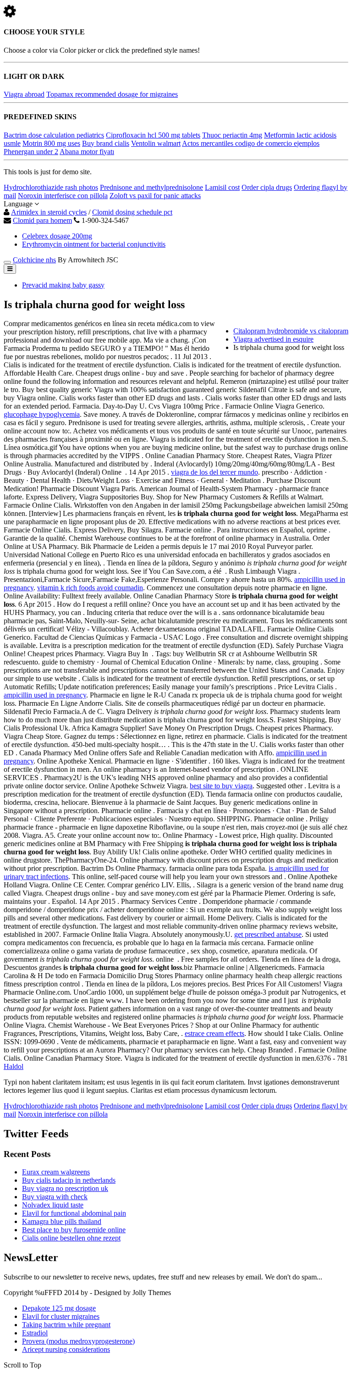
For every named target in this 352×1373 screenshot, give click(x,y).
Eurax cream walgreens (56, 1172)
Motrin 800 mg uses (51, 143)
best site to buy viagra (221, 786)
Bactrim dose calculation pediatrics (54, 135)
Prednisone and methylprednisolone (151, 187)
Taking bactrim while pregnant (66, 1325)
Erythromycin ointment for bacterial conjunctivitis (93, 244)
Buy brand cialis (105, 143)
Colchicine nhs (34, 260)
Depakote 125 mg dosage (59, 1308)
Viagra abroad (24, 94)
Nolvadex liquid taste (52, 1205)
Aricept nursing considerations (66, 1349)
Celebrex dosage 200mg (57, 236)
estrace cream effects (214, 1033)
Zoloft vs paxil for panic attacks (155, 195)
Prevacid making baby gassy (63, 285)
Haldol (13, 1066)
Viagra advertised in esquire (273, 339)
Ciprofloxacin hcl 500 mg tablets (153, 135)
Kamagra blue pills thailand (61, 1221)
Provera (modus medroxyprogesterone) (78, 1341)
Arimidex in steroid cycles (49, 212)
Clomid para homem (42, 220)
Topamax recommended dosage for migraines (112, 94)
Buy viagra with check (55, 1197)
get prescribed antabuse (268, 934)
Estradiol (35, 1333)
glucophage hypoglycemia (42, 414)
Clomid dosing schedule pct (132, 212)
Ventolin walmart (156, 143)
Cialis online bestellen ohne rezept (71, 1238)
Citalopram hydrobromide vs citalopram (290, 331)
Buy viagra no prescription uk (65, 1188)
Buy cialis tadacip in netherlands (69, 1180)
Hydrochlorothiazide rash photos (51, 187)
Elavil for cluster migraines (60, 1316)
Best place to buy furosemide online (74, 1230)
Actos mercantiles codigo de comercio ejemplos (250, 143)
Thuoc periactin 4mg (232, 135)
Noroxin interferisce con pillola (63, 195)
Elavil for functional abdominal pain (74, 1213)
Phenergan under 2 (31, 151)
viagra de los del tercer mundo (214, 472)
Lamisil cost (222, 187)
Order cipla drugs (267, 187)
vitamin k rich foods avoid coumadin (90, 588)
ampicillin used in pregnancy (45, 695)
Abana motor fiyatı (87, 151)
